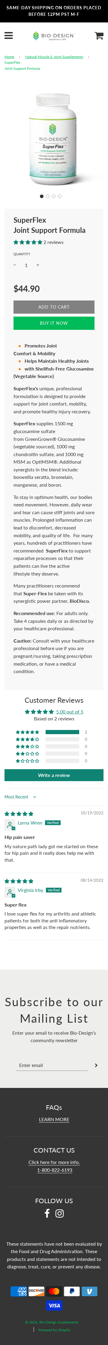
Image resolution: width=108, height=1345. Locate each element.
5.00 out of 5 (69, 711)
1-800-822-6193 (54, 1170)
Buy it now (54, 323)
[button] (42, 196)
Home (9, 56)
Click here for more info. (54, 1162)
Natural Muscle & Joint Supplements (54, 56)
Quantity (22, 254)
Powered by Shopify (54, 1330)
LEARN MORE (54, 1119)
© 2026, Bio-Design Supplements (51, 1322)
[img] (18, 813)
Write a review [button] (54, 775)
